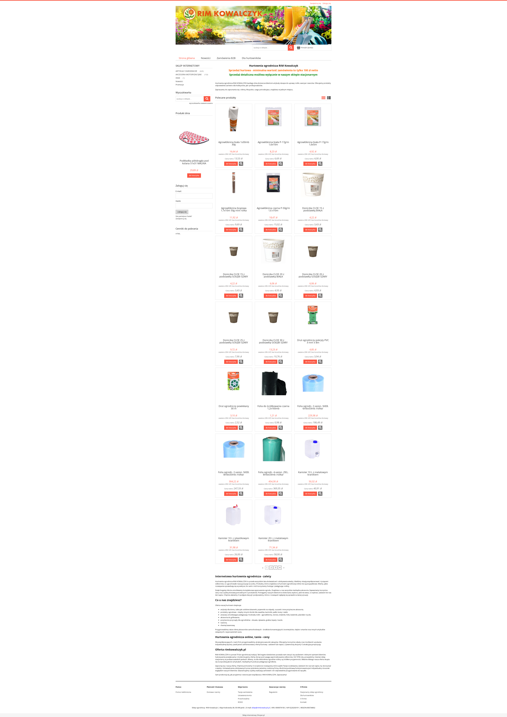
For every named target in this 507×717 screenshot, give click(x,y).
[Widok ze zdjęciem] (323, 97)
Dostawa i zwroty (213, 692)
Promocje (180, 84)
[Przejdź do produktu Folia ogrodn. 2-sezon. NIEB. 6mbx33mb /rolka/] (313, 386)
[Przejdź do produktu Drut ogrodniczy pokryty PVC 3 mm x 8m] (313, 320)
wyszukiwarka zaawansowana (201, 103)
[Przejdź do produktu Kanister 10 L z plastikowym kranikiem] (233, 518)
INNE (178, 78)
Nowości (179, 81)
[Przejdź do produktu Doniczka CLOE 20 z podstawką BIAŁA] (273, 254)
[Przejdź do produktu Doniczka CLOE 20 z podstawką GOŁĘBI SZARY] (313, 254)
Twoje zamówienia (245, 692)
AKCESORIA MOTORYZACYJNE (189, 74)
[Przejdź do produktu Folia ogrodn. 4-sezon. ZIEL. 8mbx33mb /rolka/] (273, 451)
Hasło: (178, 201)
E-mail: (179, 191)
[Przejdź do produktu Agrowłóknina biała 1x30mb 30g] (233, 122)
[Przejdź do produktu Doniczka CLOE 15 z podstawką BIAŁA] (313, 187)
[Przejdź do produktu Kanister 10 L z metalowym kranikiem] (313, 451)
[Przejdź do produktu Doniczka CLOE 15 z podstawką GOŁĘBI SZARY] (233, 254)
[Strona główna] (253, 24)
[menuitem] (187, 58)
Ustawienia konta (245, 695)
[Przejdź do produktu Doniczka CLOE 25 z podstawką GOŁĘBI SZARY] (233, 320)
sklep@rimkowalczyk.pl (261, 707)
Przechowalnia (243, 698)
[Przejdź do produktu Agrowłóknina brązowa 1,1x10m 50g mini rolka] (233, 187)
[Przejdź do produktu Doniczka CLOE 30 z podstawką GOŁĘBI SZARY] (273, 320)
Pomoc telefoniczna (183, 692)
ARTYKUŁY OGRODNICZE (186, 71)
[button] (241, 164)
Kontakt (303, 702)
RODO (240, 702)
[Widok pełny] (329, 97)
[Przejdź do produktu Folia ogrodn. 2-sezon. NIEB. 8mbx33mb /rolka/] (233, 451)
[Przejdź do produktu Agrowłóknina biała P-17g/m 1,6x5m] (313, 122)
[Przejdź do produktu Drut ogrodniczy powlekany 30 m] (233, 386)
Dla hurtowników (307, 695)
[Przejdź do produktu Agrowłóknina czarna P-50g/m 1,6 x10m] (273, 187)
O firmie (303, 698)
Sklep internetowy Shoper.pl (253, 715)
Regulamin (273, 692)
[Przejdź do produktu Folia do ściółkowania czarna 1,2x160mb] (273, 386)
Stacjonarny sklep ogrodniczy (311, 692)
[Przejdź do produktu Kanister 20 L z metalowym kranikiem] (273, 518)
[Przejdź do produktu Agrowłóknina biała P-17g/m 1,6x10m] (273, 122)
